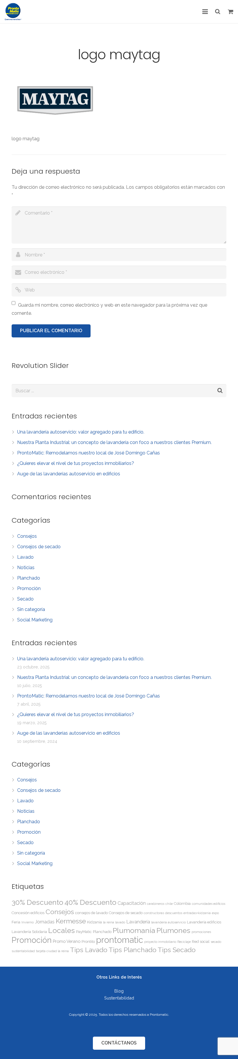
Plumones (173, 930)
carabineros (155, 903)
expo (215, 913)
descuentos (173, 913)
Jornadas (45, 922)
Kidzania (94, 922)
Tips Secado (177, 950)
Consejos (27, 536)
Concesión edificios (28, 913)
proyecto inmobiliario (160, 941)
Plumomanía (134, 930)
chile (169, 903)
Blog (119, 990)
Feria (16, 922)
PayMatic (84, 931)
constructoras (154, 913)
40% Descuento (90, 902)
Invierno (27, 922)
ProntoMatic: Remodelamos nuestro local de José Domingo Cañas (88, 453)
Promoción (29, 588)
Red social (201, 941)
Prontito (88, 941)
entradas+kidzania (197, 913)
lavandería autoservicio (168, 922)
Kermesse (71, 921)
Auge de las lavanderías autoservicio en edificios (68, 474)
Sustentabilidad (119, 997)
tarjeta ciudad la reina (52, 951)
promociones (201, 932)
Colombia (182, 903)
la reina (108, 922)
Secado (25, 599)
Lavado (25, 557)
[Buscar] (218, 11)
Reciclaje (184, 941)
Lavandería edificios (204, 922)
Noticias (26, 567)
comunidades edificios (208, 903)
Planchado (28, 578)
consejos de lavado (91, 913)
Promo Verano (66, 941)
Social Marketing (35, 620)
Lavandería (138, 922)
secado (216, 941)
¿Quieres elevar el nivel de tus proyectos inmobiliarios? (75, 463)
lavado (120, 922)
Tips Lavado (88, 950)
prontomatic (119, 940)
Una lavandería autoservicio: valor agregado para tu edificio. (80, 432)
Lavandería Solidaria (29, 931)
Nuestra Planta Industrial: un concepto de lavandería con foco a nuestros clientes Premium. (114, 442)
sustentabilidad (23, 951)
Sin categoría (31, 609)
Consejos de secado (39, 546)
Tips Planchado (132, 950)
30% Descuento (37, 902)
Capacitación (132, 903)
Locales (61, 930)
